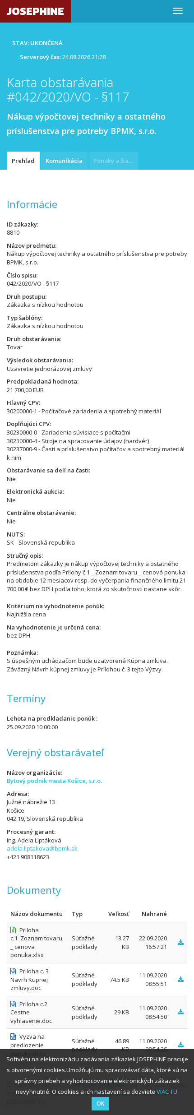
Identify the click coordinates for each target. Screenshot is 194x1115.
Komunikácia (64, 161)
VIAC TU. (168, 1091)
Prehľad (23, 161)
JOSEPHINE (35, 11)
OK (100, 1103)
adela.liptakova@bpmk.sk (42, 848)
